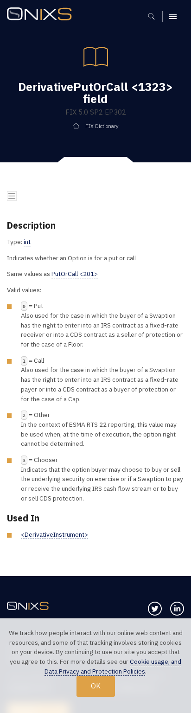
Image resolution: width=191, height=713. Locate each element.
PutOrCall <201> (74, 274)
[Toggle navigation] (12, 196)
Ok (96, 685)
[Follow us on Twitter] (155, 609)
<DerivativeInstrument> (54, 534)
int (27, 242)
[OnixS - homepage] (41, 15)
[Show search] (154, 16)
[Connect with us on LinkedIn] (177, 609)
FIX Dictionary (102, 126)
